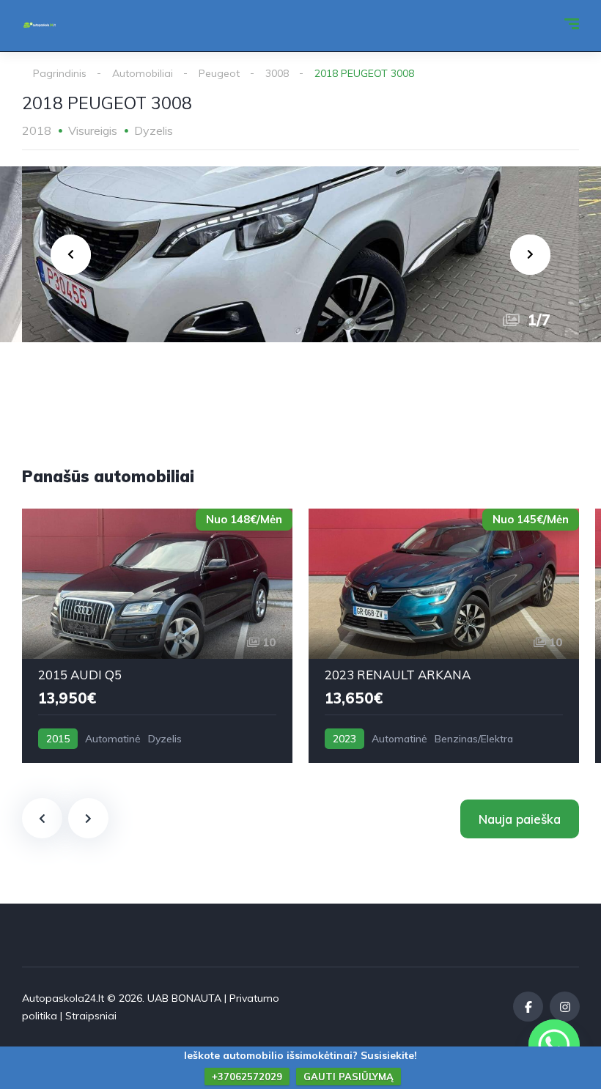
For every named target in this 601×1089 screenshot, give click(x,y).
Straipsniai (91, 1015)
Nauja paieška (520, 819)
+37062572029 (247, 1076)
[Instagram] (565, 1007)
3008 (277, 73)
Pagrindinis (59, 73)
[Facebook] (528, 1007)
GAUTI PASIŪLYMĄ (348, 1076)
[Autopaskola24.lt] (39, 25)
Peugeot (219, 73)
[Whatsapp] (554, 1045)
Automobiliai (142, 73)
